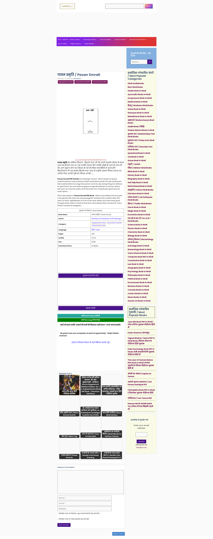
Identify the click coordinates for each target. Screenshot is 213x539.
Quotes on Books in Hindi (139, 301)
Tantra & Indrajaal (105, 39)
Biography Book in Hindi (66, 82)
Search (149, 6)
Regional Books (89, 44)
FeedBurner (141, 447)
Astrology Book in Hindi (138, 246)
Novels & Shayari (74, 39)
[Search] (149, 62)
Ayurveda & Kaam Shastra (137, 39)
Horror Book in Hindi (137, 207)
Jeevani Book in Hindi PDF (82, 82)
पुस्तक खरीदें (90, 308)
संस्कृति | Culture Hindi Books (140, 190)
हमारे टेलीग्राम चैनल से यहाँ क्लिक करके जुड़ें (91, 342)
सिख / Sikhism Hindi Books (140, 168)
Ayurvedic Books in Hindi (139, 94)
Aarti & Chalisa (62, 44)
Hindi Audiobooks (136, 83)
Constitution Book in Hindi (140, 260)
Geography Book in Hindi (139, 268)
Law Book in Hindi (136, 264)
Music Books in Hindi (137, 297)
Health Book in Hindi (137, 90)
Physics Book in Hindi (137, 228)
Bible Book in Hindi (136, 171)
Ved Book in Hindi (136, 157)
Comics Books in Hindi (138, 293)
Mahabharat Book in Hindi (140, 116)
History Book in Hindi (137, 175)
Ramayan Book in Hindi (138, 113)
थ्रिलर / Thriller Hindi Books (140, 203)
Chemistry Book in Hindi (139, 232)
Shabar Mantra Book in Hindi (141, 130)
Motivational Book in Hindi (140, 186)
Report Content (118, 534)
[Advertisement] (106, 24)
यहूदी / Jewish (134, 164)
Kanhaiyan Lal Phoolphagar (111, 219)
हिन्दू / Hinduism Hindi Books (140, 105)
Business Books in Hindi (138, 286)
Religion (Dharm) (75, 44)
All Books (65, 39)
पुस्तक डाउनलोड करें (91, 275)
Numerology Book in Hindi (139, 249)
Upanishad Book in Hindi (139, 153)
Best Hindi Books (135, 87)
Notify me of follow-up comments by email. (79, 513)
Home (59, 39)
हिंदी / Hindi (96, 230)
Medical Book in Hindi (137, 101)
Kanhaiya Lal (96, 219)
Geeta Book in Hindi (137, 109)
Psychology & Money (89, 39)
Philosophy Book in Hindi (139, 275)
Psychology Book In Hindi (139, 271)
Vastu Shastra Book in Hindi (140, 253)
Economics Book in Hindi (139, 214)
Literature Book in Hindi (100, 82)
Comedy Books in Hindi (138, 290)
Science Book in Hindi (137, 224)
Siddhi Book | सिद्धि (136, 126)
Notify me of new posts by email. (74, 519)
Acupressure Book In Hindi (140, 98)
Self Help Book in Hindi (138, 182)
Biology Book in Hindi (137, 235)
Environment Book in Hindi (140, 282)
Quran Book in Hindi (137, 160)
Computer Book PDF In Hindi (140, 257)
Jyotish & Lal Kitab (120, 39)
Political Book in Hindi (137, 279)
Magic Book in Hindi (137, 211)
